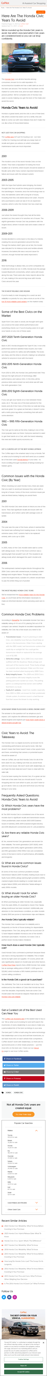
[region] (23, 1357)
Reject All (23, 1365)
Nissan (12, 1141)
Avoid (21, 26)
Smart (11, 1193)
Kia (13, 1152)
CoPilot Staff (24, 24)
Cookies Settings (23, 1359)
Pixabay (9, 73)
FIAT (11, 1188)
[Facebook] (9, 1297)
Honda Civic (9, 79)
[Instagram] (15, 1297)
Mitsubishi (12, 1178)
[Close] (43, 1342)
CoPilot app (9, 137)
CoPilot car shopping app (14, 1019)
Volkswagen (13, 1167)
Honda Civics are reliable (11, 997)
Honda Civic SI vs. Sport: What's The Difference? (22, 1241)
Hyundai (12, 1157)
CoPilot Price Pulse (9, 965)
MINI (12, 1183)
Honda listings (22, 460)
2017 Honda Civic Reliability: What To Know (21, 1245)
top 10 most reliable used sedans (14, 301)
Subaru (12, 1162)
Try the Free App (23, 1114)
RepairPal (15, 620)
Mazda (12, 1173)
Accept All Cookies (23, 1372)
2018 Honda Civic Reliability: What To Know (21, 1249)
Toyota (12, 1136)
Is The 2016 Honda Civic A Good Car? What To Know (24, 1283)
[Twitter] (4, 1297)
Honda (8, 1092)
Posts (2, 7)
